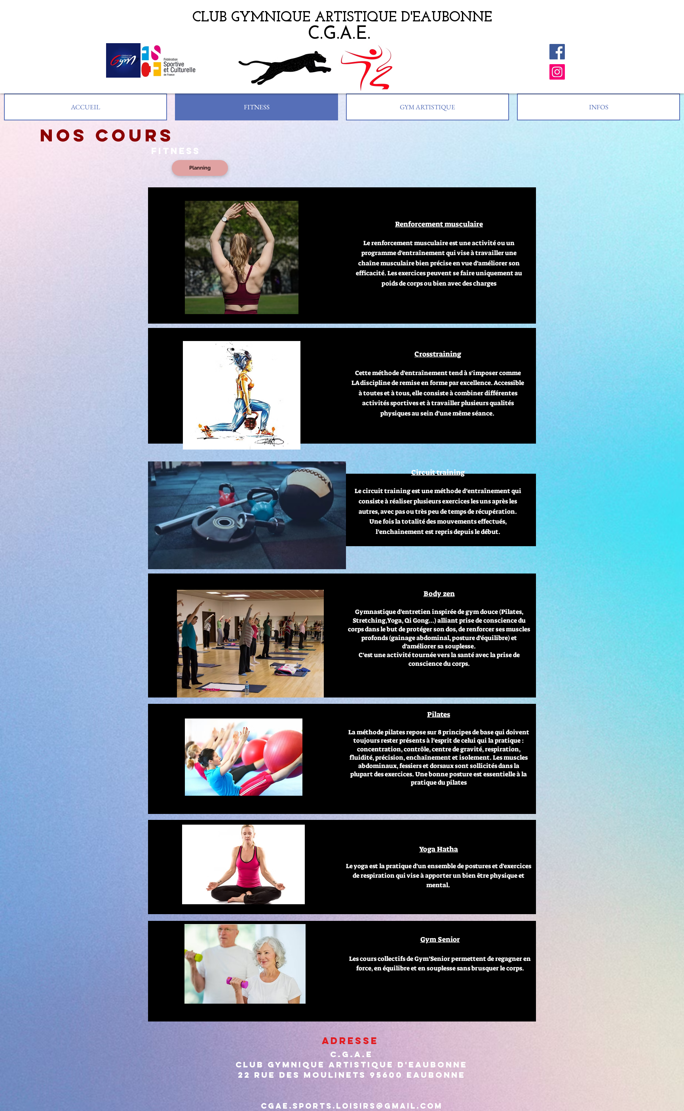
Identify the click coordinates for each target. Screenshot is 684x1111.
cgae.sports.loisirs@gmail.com (352, 1106)
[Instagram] (557, 72)
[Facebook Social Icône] (557, 51)
